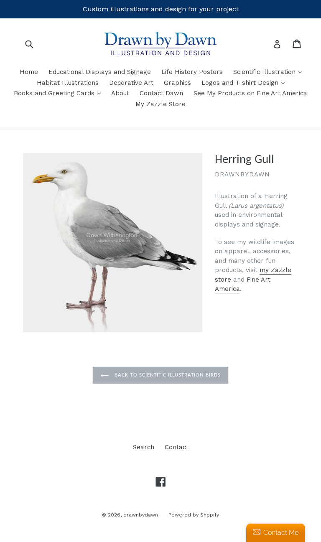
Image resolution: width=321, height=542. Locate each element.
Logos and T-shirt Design (245, 83)
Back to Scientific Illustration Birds (167, 375)
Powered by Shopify (193, 515)
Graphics (177, 83)
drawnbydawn (140, 515)
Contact (177, 447)
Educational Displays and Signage (99, 72)
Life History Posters (192, 72)
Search (143, 447)
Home (29, 72)
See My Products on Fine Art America (250, 93)
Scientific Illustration (269, 72)
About (120, 93)
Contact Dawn (161, 93)
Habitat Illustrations (68, 83)
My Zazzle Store (160, 104)
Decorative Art (131, 83)
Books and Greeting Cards (59, 93)
